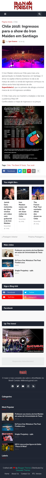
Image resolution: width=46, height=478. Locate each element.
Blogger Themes (24, 468)
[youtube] (23, 386)
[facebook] (13, 386)
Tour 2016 (30, 165)
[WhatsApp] (24, 171)
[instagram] (28, 386)
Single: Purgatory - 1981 (24, 270)
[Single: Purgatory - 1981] (7, 273)
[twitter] (18, 386)
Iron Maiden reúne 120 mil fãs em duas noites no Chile (23, 209)
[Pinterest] (29, 171)
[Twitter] (20, 171)
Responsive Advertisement (23, 361)
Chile (16, 22)
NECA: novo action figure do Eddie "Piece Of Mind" (28, 445)
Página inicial (7, 22)
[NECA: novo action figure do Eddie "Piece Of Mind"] (7, 447)
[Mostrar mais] (38, 171)
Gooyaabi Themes (23, 470)
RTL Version (36, 474)
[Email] (34, 171)
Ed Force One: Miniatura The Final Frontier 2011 (28, 261)
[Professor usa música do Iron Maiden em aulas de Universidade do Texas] (7, 253)
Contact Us (25, 474)
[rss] (33, 386)
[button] (5, 14)
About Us (15, 474)
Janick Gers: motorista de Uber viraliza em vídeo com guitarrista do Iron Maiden (8, 212)
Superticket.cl (8, 87)
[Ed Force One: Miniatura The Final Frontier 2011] (7, 263)
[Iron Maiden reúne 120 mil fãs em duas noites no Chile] (23, 193)
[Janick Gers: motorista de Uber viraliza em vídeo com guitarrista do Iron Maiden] (8, 193)
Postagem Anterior (10, 237)
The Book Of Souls (19, 165)
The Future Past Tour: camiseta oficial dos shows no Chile (38, 210)
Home (7, 474)
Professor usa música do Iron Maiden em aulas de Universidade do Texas (29, 251)
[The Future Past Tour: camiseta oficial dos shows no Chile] (38, 193)
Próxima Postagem (35, 237)
